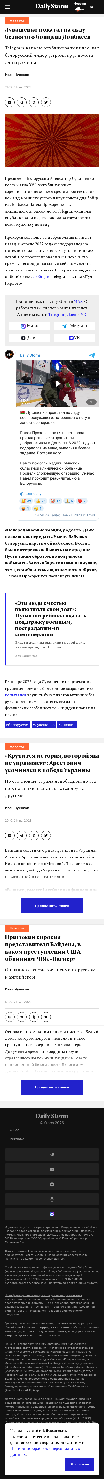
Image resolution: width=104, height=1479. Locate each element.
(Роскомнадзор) (35, 1234)
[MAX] (52, 1214)
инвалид (66, 724)
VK (83, 315)
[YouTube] (52, 1169)
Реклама (17, 1139)
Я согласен (79, 1464)
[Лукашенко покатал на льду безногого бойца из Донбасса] (10, 102)
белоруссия (17, 724)
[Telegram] (52, 1154)
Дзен (71, 315)
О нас (14, 1130)
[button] (7, 9)
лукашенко (44, 724)
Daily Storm (52, 7)
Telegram (56, 315)
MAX (78, 302)
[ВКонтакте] (52, 1184)
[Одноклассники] (52, 1199)
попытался (15, 695)
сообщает (41, 277)
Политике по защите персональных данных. (35, 1258)
